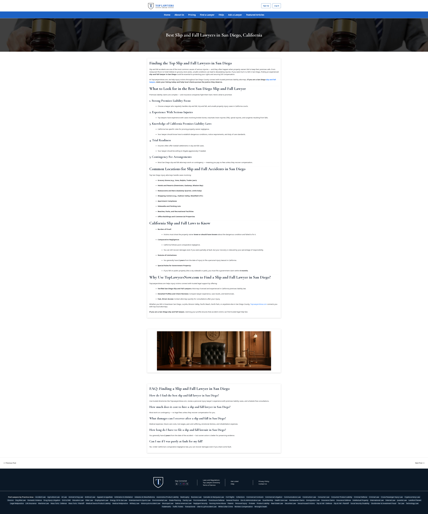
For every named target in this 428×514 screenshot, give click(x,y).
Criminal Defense (360, 497)
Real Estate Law (277, 503)
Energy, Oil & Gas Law (118, 500)
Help (232, 484)
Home (167, 14)
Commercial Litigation (273, 497)
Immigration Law (313, 500)
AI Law (64, 497)
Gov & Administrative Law (251, 500)
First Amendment (200, 500)
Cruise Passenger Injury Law (392, 497)
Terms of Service (209, 485)
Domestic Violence (35, 500)
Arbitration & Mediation (123, 497)
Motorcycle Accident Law (150, 503)
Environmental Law (159, 500)
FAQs (221, 14)
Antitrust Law (90, 497)
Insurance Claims (328, 500)
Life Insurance (31, 503)
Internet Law (390, 500)
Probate (252, 503)
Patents (230, 503)
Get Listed (234, 481)
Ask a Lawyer (235, 14)
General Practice (232, 500)
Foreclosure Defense (216, 500)
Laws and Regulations (211, 480)
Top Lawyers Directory (211, 482)
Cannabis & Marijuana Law (213, 497)
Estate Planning (175, 500)
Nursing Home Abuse (217, 503)
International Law (377, 500)
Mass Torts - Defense (59, 503)
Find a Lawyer (207, 14)
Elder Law (89, 500)
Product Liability (263, 503)
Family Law (187, 500)
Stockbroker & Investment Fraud (383, 503)
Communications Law (292, 497)
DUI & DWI (66, 500)
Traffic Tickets (178, 506)
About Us (179, 14)
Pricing (192, 14)
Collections (240, 497)
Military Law (134, 503)
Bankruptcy (184, 497)
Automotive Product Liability (168, 497)
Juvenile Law (402, 500)
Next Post (419, 463)
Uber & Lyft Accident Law (206, 506)
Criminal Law (374, 497)
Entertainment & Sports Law (139, 500)
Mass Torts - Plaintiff (76, 503)
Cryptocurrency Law (412, 497)
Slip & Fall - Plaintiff (341, 503)
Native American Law (183, 503)
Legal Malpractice (17, 503)
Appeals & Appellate (105, 497)
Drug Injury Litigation (52, 500)
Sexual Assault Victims (306, 503)
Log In (276, 6)
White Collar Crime (225, 506)
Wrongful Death (261, 506)
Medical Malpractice (120, 503)
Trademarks (166, 506)
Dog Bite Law (20, 500)
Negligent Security (200, 503)
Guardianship (268, 500)
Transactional (190, 506)
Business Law (196, 497)
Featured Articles (255, 14)
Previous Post (10, 463)
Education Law (78, 500)
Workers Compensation (244, 506)
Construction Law (309, 497)
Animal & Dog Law (76, 497)
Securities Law (290, 503)
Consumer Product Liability (341, 497)
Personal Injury (241, 503)
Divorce (10, 500)
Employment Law (101, 500)
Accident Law (40, 497)
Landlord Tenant (415, 500)
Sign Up (266, 6)
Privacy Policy (264, 481)
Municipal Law (167, 503)
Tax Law (401, 503)
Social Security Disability (360, 503)
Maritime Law (43, 503)
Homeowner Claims (296, 500)
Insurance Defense (343, 500)
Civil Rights (230, 497)
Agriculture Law (53, 497)
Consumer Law (323, 497)
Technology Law (412, 503)
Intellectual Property (360, 500)
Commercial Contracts (254, 497)
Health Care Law (281, 500)
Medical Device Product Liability (98, 503)
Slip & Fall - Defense (324, 503)
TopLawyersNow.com (258, 304)
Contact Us (263, 484)
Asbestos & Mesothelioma (145, 497)
